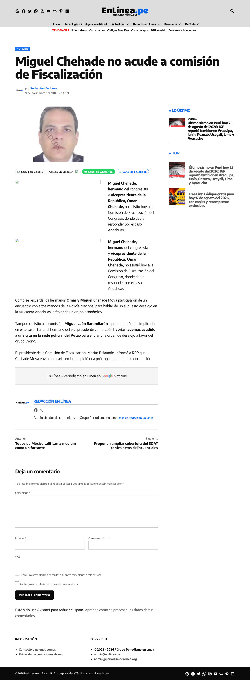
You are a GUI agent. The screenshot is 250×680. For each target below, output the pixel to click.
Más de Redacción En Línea (136, 417)
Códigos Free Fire (118, 30)
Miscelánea (171, 24)
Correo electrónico (99, 538)
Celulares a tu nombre (182, 30)
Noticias (22, 48)
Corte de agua (140, 30)
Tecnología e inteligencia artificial (86, 24)
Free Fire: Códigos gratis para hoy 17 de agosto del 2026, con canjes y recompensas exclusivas (211, 200)
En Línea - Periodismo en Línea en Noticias (87, 376)
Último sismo (79, 30)
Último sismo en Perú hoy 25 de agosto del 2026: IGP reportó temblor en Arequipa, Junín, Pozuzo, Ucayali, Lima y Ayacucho (211, 130)
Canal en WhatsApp (100, 171)
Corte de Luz (97, 30)
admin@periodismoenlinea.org (115, 659)
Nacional (192, 119)
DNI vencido (158, 30)
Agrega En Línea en (61, 171)
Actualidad (118, 24)
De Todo (190, 24)
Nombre (20, 538)
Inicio (56, 24)
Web (17, 556)
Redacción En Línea (43, 88)
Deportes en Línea (144, 24)
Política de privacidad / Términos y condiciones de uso (79, 673)
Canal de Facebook (134, 171)
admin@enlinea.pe (107, 654)
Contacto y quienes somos (37, 649)
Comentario (22, 492)
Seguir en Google (32, 171)
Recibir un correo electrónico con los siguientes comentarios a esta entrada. (61, 574)
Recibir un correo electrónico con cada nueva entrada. (49, 584)
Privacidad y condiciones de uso (41, 654)
